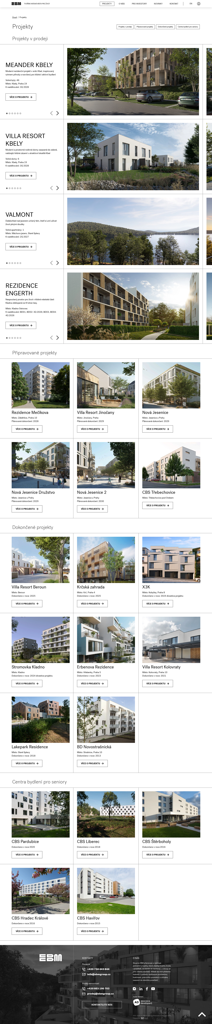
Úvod (14, 18)
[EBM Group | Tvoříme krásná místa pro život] (16, 3)
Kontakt (174, 4)
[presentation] (51, 113)
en (191, 4)
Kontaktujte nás (102, 1005)
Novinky (158, 4)
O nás (122, 4)
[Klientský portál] (198, 3)
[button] (7, 113)
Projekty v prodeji (125, 27)
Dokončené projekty (165, 27)
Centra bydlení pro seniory (188, 27)
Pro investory (139, 4)
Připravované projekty (145, 27)
